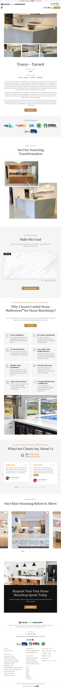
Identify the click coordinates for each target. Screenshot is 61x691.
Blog (27, 675)
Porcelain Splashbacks (32, 651)
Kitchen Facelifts (31, 660)
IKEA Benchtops (8, 665)
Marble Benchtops (9, 664)
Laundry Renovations (32, 662)
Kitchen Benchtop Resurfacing (12, 669)
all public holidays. (52, 660)
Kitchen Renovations (32, 658)
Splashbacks (40, 77)
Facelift (20, 77)
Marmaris (7, 254)
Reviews (28, 677)
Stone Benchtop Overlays (11, 660)
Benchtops (26, 77)
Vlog (27, 673)
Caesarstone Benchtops (11, 662)
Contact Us (30, 632)
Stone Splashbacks (31, 652)
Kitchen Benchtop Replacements (13, 667)
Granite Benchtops (9, 671)
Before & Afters (8, 651)
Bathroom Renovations (32, 664)
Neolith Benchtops (9, 675)
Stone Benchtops (9, 656)
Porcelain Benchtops (10, 658)
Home (27, 669)
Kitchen (30, 71)
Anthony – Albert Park (18, 513)
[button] (6, 28)
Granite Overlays (9, 673)
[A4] (30, 28)
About (27, 671)
